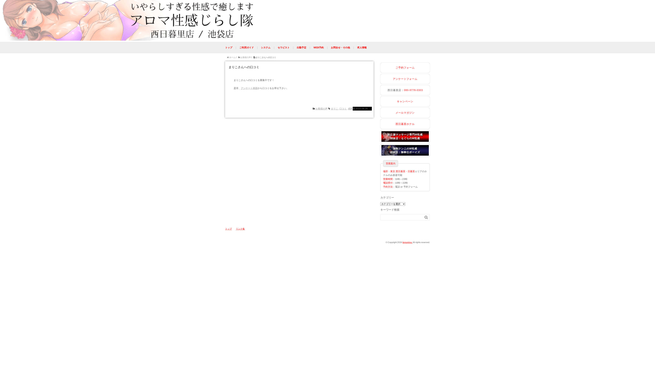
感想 (350, 108)
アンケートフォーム (405, 78)
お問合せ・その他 (340, 47)
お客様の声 (322, 108)
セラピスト (284, 47)
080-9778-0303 (413, 90)
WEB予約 (319, 47)
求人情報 (362, 47)
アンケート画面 (249, 88)
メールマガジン (405, 112)
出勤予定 (301, 47)
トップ (228, 47)
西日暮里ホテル (405, 123)
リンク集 (240, 229)
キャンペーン (405, 101)
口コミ (343, 108)
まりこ (334, 108)
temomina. (407, 242)
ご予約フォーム (405, 67)
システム (266, 47)
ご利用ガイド (246, 47)
